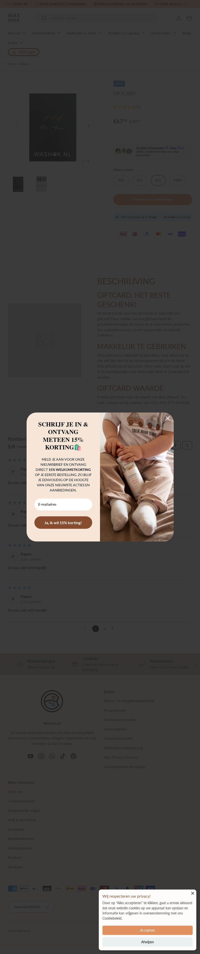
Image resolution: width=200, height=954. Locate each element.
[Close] (192, 893)
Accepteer (147, 930)
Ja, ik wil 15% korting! (63, 522)
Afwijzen (147, 942)
